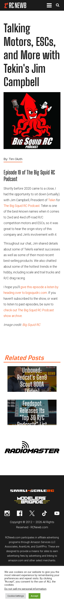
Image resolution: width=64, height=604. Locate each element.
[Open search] (57, 5)
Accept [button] (34, 596)
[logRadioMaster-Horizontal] (32, 453)
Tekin (51, 200)
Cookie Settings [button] (15, 596)
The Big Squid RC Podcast (22, 206)
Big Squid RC (31, 325)
